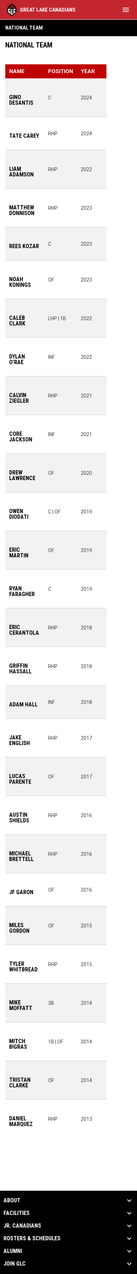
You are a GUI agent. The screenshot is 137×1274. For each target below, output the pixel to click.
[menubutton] (126, 10)
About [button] (12, 1200)
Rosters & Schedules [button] (32, 1238)
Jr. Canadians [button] (22, 1226)
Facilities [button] (17, 1213)
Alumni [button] (13, 1251)
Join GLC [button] (15, 1264)
